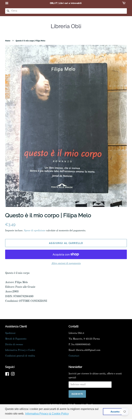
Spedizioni (10, 333)
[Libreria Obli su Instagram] (13, 375)
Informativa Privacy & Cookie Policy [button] (47, 413)
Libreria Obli (66, 26)
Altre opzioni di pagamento (66, 263)
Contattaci (74, 356)
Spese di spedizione (34, 230)
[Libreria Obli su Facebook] (7, 375)
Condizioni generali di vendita (20, 356)
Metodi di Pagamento (15, 339)
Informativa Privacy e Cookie (20, 350)
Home (7, 40)
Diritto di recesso (14, 345)
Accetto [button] (115, 411)
